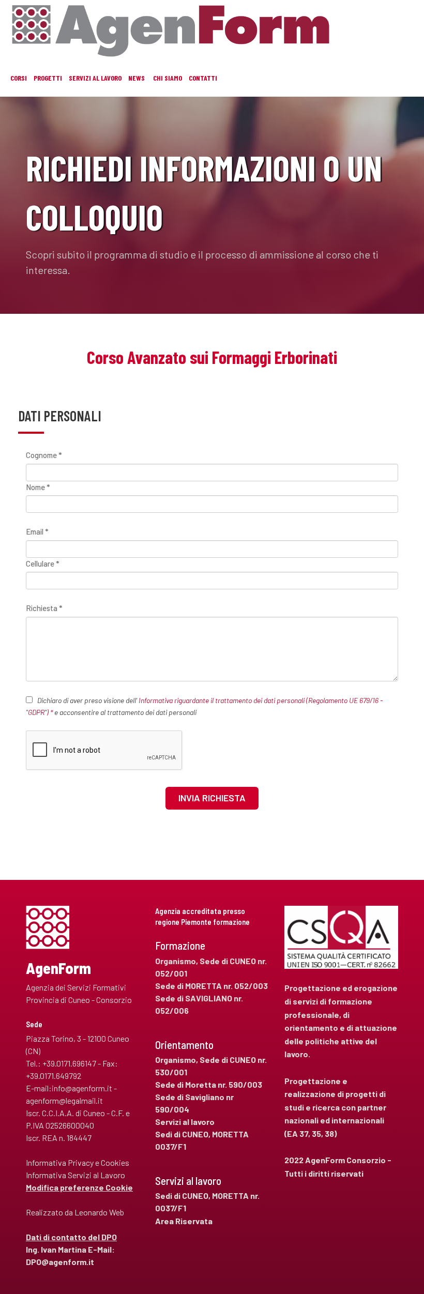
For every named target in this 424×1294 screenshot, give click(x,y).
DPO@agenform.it (60, 1262)
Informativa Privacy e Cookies (77, 1162)
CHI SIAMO (167, 77)
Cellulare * (42, 563)
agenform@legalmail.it (64, 1100)
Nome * (38, 487)
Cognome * (44, 455)
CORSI (18, 77)
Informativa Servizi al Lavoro (75, 1175)
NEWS (136, 77)
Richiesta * (44, 608)
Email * (37, 531)
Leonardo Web (99, 1212)
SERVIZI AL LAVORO (95, 77)
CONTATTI (203, 77)
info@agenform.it (82, 1088)
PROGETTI (48, 77)
